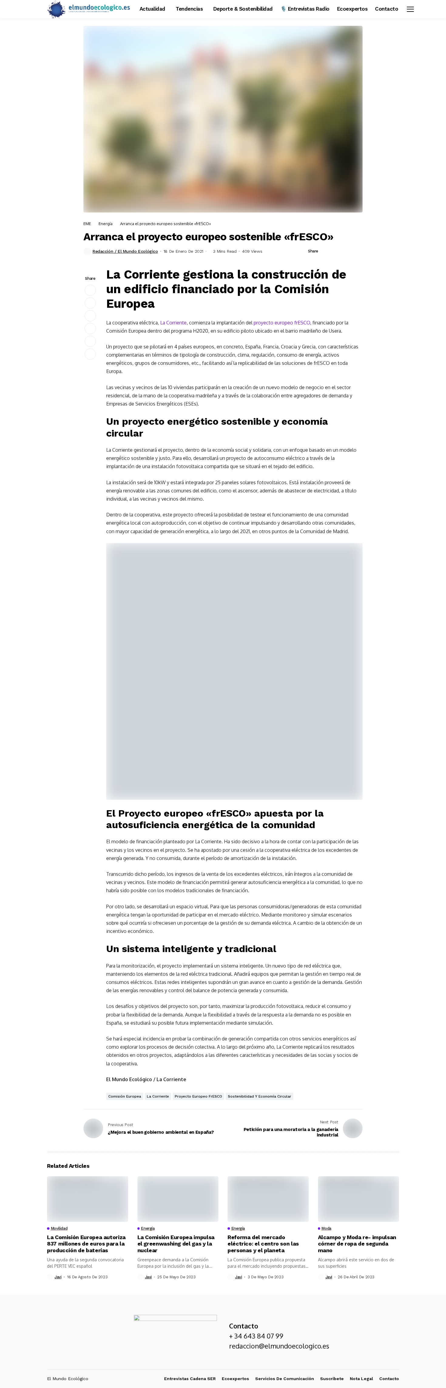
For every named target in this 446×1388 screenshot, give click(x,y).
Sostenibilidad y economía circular (259, 1096)
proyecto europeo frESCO (282, 323)
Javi (58, 1277)
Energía (106, 223)
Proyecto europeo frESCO (198, 1096)
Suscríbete (332, 1378)
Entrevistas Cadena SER (190, 1378)
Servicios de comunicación (284, 1378)
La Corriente (173, 323)
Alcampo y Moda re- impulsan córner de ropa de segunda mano (357, 1243)
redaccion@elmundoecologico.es (279, 1346)
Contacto (389, 1378)
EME (87, 223)
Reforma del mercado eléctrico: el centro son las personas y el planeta (263, 1243)
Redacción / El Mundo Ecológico (125, 251)
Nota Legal (361, 1378)
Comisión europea (124, 1096)
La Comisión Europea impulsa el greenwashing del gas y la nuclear (176, 1243)
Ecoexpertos (235, 1378)
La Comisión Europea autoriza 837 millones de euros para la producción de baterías (86, 1243)
